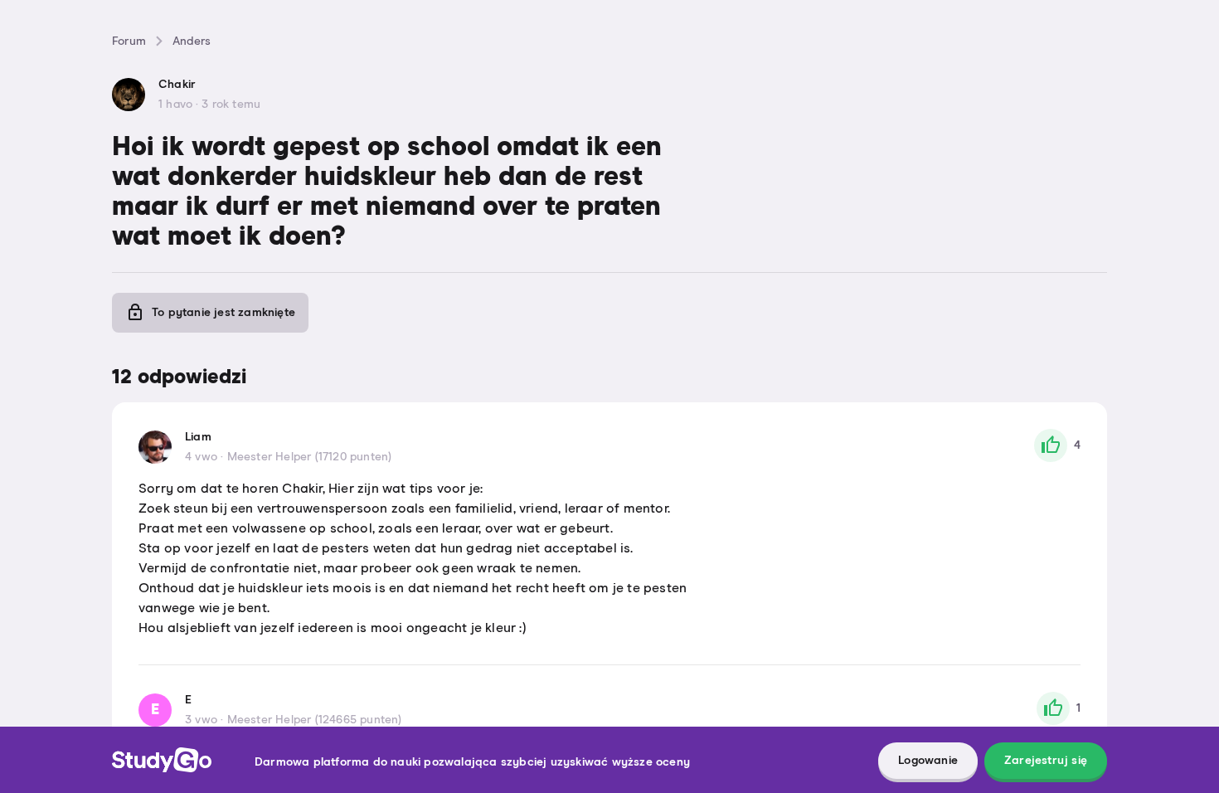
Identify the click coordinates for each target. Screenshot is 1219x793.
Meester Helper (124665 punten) (314, 720)
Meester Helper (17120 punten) (309, 457)
